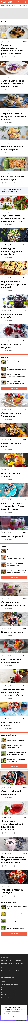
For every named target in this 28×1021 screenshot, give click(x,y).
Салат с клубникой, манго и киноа (11, 792)
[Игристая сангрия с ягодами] (14, 460)
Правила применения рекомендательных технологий (13, 993)
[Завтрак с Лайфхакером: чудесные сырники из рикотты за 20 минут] (14, 32)
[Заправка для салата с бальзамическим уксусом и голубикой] (14, 676)
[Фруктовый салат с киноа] (14, 430)
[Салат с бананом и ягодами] (14, 709)
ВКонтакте (11, 971)
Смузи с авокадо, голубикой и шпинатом (13, 603)
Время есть (19, 189)
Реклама (18, 960)
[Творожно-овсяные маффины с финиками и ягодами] (14, 101)
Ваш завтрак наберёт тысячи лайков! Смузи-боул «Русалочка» (13, 506)
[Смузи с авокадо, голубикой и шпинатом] (14, 589)
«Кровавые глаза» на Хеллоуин (12, 891)
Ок (14, 1017)
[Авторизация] (26, 2)
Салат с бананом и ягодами (10, 724)
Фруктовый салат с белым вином (11, 414)
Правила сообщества (7, 998)
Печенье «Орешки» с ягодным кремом (12, 148)
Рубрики (11, 960)
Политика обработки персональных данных (11, 988)
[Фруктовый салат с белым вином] (14, 400)
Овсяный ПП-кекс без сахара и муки (12, 178)
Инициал (17, 974)
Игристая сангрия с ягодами (11, 474)
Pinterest (3, 974)
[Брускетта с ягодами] (14, 619)
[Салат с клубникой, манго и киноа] (14, 778)
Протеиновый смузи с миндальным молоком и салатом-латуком (14, 859)
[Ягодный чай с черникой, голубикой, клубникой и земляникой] (14, 808)
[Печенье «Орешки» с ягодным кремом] (14, 133)
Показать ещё (14, 388)
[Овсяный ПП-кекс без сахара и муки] (14, 164)
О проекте (4, 960)
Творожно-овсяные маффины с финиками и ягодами (13, 116)
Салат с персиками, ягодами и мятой (11, 661)
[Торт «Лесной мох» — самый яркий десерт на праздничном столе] (14, 203)
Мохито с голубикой (12, 536)
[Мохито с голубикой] (14, 523)
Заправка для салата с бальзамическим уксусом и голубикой (12, 692)
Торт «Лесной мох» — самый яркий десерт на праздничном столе (13, 218)
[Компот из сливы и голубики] (14, 331)
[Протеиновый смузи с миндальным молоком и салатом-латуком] (14, 844)
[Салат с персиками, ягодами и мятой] (14, 646)
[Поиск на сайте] (18, 2)
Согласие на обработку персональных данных (12, 1002)
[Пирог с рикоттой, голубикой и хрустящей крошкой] (14, 268)
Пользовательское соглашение (10, 984)
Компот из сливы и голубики (11, 346)
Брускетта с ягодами (12, 632)
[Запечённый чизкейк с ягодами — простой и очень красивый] (14, 68)
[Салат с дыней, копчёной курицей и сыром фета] (14, 235)
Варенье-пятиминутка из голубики (12, 316)
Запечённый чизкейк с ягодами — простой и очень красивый (12, 83)
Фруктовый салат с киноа (11, 444)
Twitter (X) (19, 971)
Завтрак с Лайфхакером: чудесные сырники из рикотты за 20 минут (12, 49)
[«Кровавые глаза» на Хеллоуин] (14, 877)
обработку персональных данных (12, 1013)
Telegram (4, 971)
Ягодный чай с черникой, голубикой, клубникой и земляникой (12, 825)
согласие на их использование (11, 1011)
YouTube (10, 974)
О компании (19, 963)
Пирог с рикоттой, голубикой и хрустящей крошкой (13, 284)
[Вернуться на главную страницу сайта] (7, 2)
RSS (23, 974)
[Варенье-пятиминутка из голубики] (14, 301)
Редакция (4, 963)
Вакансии (11, 963)
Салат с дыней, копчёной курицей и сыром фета (11, 251)
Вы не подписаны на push (8, 977)
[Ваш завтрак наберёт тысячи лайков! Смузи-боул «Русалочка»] (14, 490)
